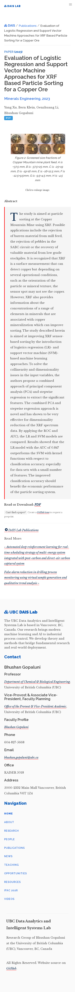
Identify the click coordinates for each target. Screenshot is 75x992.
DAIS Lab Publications (23, 530)
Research (11, 830)
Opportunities (15, 873)
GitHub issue (43, 512)
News (8, 856)
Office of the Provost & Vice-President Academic (35, 706)
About (9, 822)
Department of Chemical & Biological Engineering (37, 681)
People (9, 839)
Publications (14, 847)
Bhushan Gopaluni (16, 727)
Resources (12, 881)
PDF (38, 504)
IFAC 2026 (11, 890)
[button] (70, 4)
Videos (9, 898)
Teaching (11, 864)
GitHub (11, 968)
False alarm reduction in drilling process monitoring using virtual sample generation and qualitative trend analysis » (35, 577)
